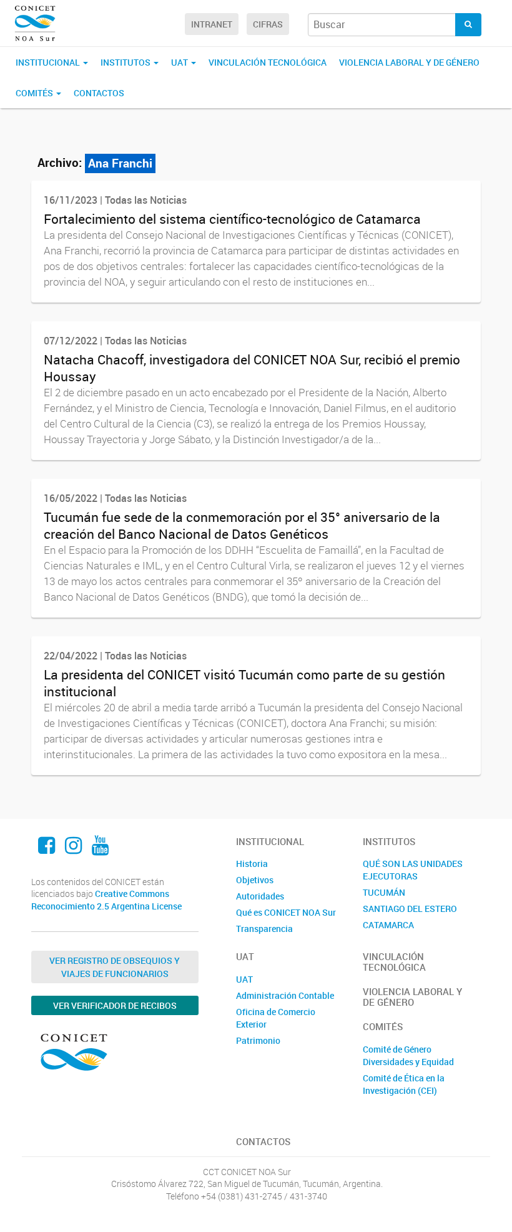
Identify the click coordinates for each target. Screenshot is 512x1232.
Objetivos (254, 880)
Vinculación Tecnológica (268, 62)
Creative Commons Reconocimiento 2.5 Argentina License (106, 899)
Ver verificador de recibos (115, 1005)
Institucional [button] (49, 62)
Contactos (99, 93)
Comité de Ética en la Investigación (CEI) (404, 1084)
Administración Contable (285, 995)
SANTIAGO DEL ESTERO (410, 908)
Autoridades (260, 896)
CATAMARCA (388, 925)
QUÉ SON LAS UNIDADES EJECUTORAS (413, 870)
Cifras (268, 24)
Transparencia (264, 928)
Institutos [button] (126, 62)
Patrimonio (258, 1040)
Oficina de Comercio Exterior (275, 1018)
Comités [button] (35, 93)
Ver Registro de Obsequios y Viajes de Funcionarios (114, 966)
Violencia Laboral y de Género (409, 62)
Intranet (211, 24)
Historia (252, 863)
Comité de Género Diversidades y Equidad (408, 1055)
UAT (244, 979)
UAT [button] (180, 62)
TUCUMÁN (384, 892)
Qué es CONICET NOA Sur (286, 912)
